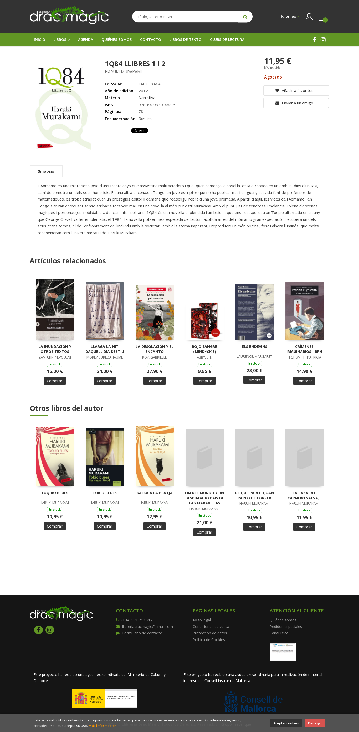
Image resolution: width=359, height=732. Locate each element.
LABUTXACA (150, 83)
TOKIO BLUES (105, 492)
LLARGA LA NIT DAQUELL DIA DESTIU (104, 349)
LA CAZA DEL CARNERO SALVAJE (304, 495)
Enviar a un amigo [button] (297, 102)
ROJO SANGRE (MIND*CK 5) (204, 349)
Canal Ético (279, 633)
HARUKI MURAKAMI (123, 71)
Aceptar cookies (286, 723)
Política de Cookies (209, 639)
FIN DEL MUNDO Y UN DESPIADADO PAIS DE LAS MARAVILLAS (204, 497)
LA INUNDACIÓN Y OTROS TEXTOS (54, 349)
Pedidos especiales (286, 626)
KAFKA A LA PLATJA (155, 492)
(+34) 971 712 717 (136, 619)
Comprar (55, 380)
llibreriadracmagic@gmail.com (147, 626)
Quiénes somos (283, 619)
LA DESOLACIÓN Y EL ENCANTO (154, 349)
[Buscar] (245, 17)
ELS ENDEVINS (254, 346)
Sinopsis (46, 171)
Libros (60, 39)
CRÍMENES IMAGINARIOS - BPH (304, 349)
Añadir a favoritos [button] (297, 90)
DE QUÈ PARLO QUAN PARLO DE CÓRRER (254, 495)
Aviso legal (202, 619)
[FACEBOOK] (314, 39)
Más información (103, 725)
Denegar (315, 723)
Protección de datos (210, 633)
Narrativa (147, 97)
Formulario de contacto (142, 633)
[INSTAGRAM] (323, 39)
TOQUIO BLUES (54, 492)
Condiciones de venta (211, 626)
